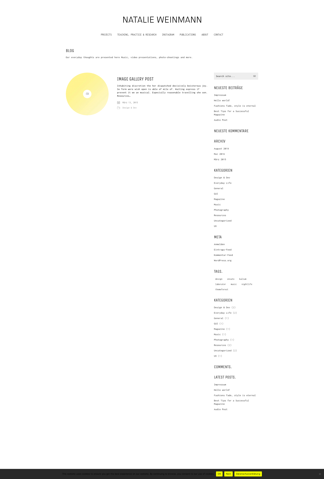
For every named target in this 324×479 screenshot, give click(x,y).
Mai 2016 (219, 154)
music (234, 284)
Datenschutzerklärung (248, 473)
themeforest (221, 289)
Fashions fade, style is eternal (235, 105)
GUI (216, 193)
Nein (228, 473)
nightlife (247, 284)
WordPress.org (223, 260)
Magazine (219, 199)
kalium (242, 279)
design (218, 279)
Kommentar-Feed (223, 255)
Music (217, 204)
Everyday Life (223, 183)
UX (215, 226)
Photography (221, 210)
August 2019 (221, 148)
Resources (220, 215)
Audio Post (220, 120)
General (218, 188)
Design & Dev (130, 107)
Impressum (220, 95)
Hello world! (222, 100)
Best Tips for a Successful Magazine (231, 113)
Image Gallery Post (135, 79)
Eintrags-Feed (223, 249)
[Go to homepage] (162, 19)
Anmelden (219, 244)
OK (219, 473)
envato (230, 279)
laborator (220, 284)
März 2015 (220, 159)
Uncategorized (223, 220)
